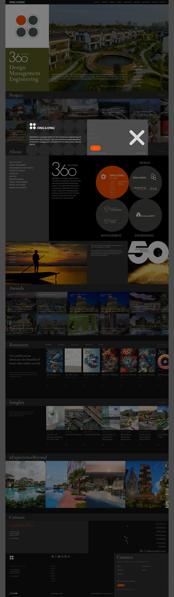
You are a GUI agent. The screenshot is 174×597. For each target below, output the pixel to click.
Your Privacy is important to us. (98, 153)
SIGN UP (95, 148)
